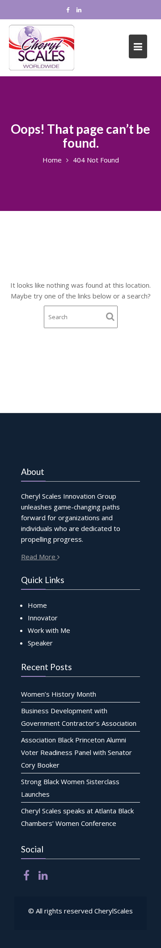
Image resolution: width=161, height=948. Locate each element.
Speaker (40, 642)
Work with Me (49, 630)
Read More (39, 556)
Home (37, 605)
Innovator (43, 617)
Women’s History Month (58, 693)
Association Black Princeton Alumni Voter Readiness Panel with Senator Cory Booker (76, 752)
